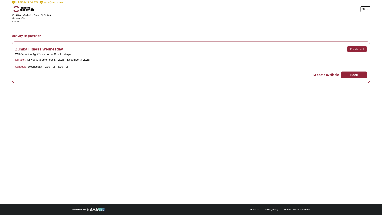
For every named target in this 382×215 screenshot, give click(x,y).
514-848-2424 (22, 2)
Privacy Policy (271, 209)
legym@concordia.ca (53, 2)
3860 (36, 2)
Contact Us (254, 209)
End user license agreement (297, 209)
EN (363, 9)
